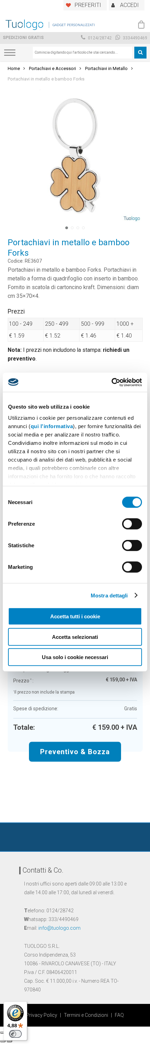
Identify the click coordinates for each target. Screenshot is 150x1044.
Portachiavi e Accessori (52, 68)
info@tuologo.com (59, 928)
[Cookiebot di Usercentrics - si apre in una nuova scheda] (111, 382)
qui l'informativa (52, 426)
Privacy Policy (41, 1015)
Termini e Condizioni (86, 1015)
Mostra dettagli (109, 595)
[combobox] (82, 53)
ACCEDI (129, 5)
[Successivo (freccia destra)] (9, 1041)
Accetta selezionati (75, 637)
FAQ (119, 1015)
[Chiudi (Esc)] (3, 1032)
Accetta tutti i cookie (75, 616)
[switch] (132, 523)
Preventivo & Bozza (75, 751)
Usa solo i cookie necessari (75, 657)
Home (14, 68)
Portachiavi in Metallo (106, 68)
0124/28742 (99, 38)
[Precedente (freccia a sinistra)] (3, 1041)
